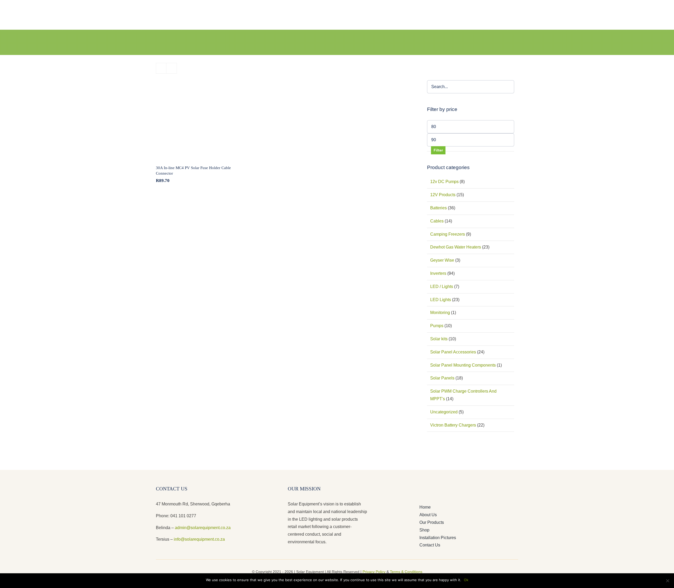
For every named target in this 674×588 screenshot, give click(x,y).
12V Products (442, 194)
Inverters (438, 273)
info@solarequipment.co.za (199, 539)
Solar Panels (442, 378)
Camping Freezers (447, 234)
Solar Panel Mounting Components (463, 365)
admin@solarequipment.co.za (203, 527)
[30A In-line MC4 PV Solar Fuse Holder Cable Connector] (195, 119)
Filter (438, 150)
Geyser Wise (442, 260)
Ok (466, 580)
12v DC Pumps (444, 181)
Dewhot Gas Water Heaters (455, 247)
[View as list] (171, 68)
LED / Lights (441, 286)
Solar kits (439, 339)
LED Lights (440, 299)
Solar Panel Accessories (453, 352)
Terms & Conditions (406, 572)
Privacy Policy (374, 572)
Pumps (436, 325)
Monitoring (440, 312)
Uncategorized (444, 412)
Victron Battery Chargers (453, 425)
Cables (437, 221)
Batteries (438, 208)
